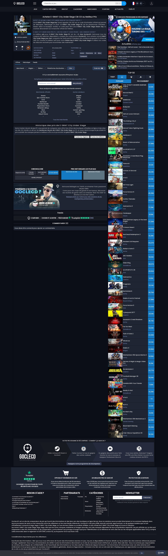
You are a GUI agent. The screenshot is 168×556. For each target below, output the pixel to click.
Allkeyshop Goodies (99, 513)
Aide (162, 553)
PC (86, 497)
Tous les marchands (60, 120)
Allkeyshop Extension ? (19, 508)
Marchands (64, 499)
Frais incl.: (97, 68)
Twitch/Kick (64, 497)
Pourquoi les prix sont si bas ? (21, 500)
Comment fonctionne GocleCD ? (22, 497)
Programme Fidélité (100, 498)
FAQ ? (14, 506)
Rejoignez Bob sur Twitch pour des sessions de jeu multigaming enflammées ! (84, 198)
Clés (70, 68)
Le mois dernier (53, 172)
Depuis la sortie (20, 172)
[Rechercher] (124, 3)
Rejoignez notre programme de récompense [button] (84, 464)
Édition (40, 68)
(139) (91, 218)
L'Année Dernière (31, 173)
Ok (142, 553)
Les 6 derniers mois (42, 173)
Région (30, 68)
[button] (151, 3)
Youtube (80, 497)
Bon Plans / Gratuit (99, 505)
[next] (29, 34)
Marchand (20, 68)
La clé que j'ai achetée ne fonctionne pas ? (25, 502)
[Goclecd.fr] (19, 3)
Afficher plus (136, 44)
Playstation (88, 506)
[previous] (16, 34)
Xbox (86, 501)
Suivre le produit (37, 177)
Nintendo (88, 511)
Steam (54, 57)
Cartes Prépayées (99, 501)
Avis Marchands (101, 508)
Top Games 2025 (101, 510)
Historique (26, 62)
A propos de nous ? (18, 499)
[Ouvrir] (35, 3)
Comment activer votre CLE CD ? (22, 504)
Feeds (35, 62)
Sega (53, 53)
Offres (17, 62)
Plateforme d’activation (55, 68)
